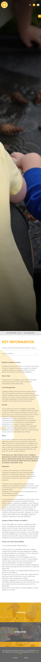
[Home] (4, 5)
